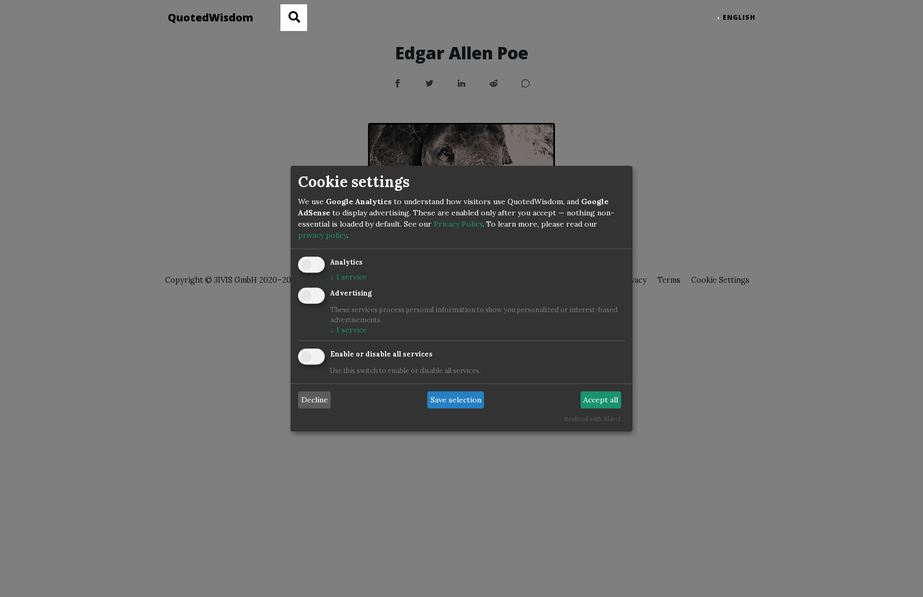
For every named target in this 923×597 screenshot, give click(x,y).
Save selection (456, 400)
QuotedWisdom (210, 17)
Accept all (600, 400)
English (738, 17)
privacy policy (322, 235)
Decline (314, 400)
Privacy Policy (458, 224)
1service (348, 277)
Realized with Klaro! (592, 419)
